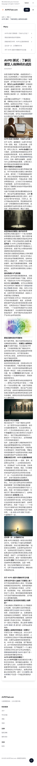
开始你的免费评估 (17, 568)
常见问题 (4, 715)
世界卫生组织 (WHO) (17, 610)
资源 (3, 723)
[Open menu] (33, 10)
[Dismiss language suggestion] (33, 3)
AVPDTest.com (8, 697)
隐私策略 (4, 732)
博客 (8, 17)
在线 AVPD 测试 (18, 512)
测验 (26, 10)
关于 (3, 711)
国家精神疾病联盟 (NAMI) (13, 652)
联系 (3, 746)
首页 (3, 17)
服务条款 (4, 737)
